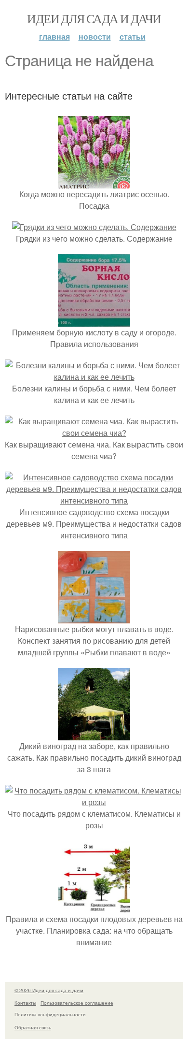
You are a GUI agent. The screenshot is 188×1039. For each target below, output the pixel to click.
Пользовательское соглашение (76, 1002)
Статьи (133, 36)
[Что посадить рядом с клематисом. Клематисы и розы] (94, 802)
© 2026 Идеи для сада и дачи (48, 990)
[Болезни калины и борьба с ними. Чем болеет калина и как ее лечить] (94, 376)
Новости (95, 36)
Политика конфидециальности (50, 1014)
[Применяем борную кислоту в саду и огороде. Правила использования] (94, 320)
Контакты (25, 1002)
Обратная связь (32, 1027)
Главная (54, 36)
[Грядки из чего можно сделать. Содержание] (94, 226)
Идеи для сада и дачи (94, 18)
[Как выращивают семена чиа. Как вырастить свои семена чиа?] (94, 432)
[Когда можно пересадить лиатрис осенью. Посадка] (94, 182)
